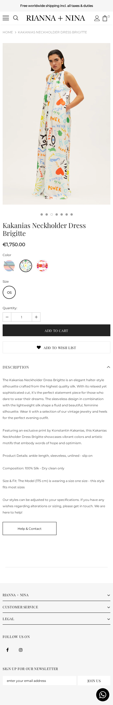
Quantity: (10, 308)
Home (8, 32)
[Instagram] (20, 649)
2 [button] (46, 214)
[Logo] (55, 18)
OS (9, 292)
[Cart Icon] (105, 18)
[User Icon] (97, 18)
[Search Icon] (15, 18)
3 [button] (51, 214)
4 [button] (56, 214)
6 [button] (66, 214)
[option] (56, 124)
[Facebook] (7, 649)
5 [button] (61, 214)
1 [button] (41, 214)
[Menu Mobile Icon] (6, 18)
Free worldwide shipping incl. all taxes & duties (56, 6)
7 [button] (71, 214)
